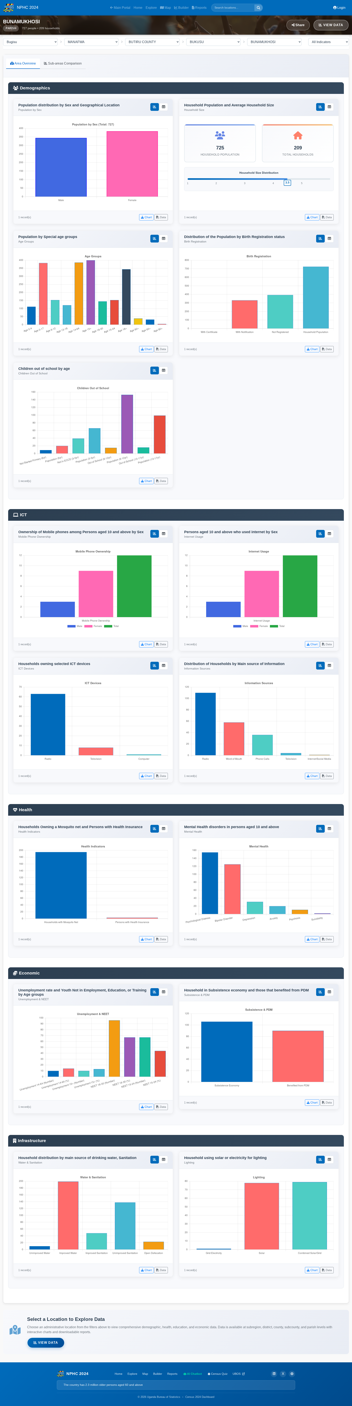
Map (167, 7)
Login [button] (341, 7)
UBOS (237, 1373)
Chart (148, 217)
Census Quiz (219, 1373)
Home (138, 7)
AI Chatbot (194, 1373)
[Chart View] (154, 107)
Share (300, 25)
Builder (183, 7)
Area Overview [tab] (25, 63)
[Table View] (163, 107)
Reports (200, 7)
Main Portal (121, 7)
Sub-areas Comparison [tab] (64, 63)
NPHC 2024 (27, 7)
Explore (151, 7)
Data (162, 217)
